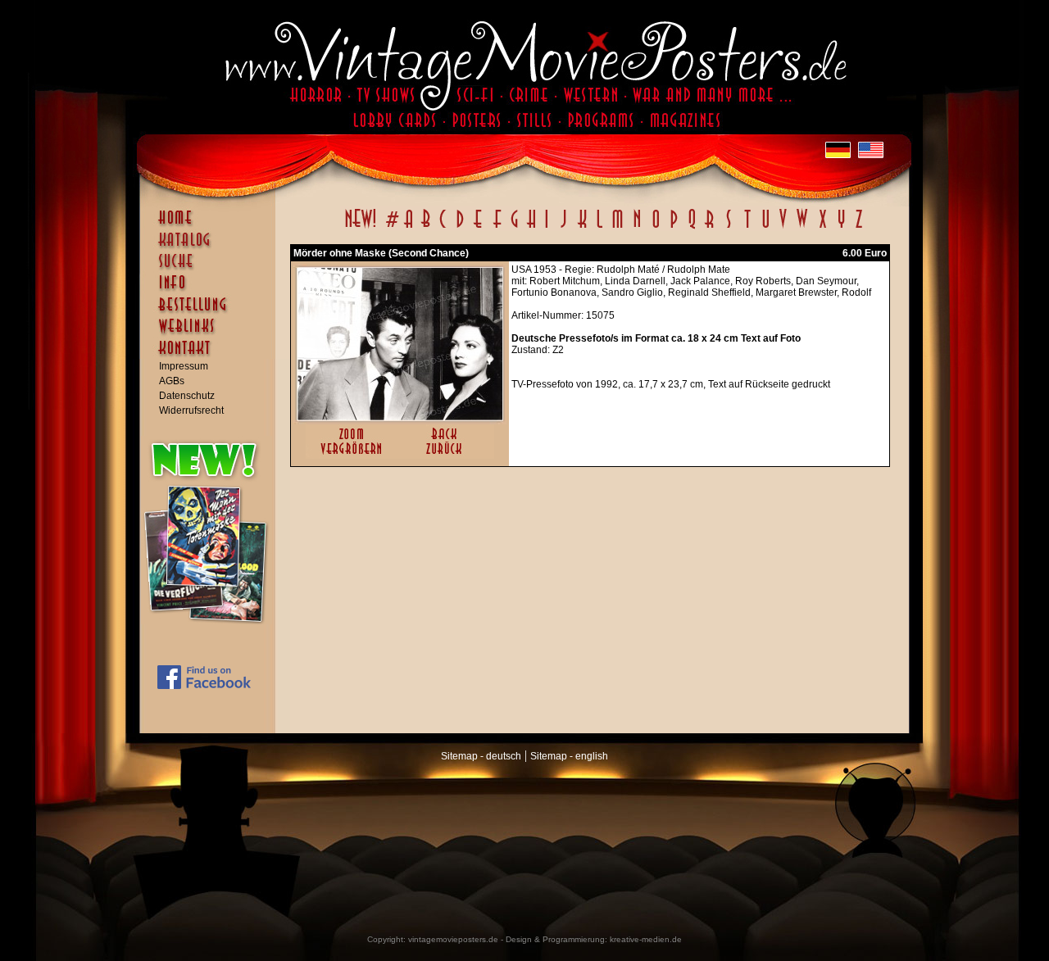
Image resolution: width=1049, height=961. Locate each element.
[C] (443, 227)
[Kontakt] (211, 355)
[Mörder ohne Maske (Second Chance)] (399, 417)
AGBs (171, 381)
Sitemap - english (569, 756)
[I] (546, 227)
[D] (460, 227)
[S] (728, 227)
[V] (782, 227)
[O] (656, 227)
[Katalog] (211, 246)
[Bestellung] (211, 312)
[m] (617, 227)
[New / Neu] (360, 227)
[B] (425, 227)
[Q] (692, 227)
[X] (822, 227)
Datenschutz (187, 395)
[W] (802, 227)
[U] (765, 227)
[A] (408, 227)
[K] (582, 227)
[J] (563, 227)
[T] (747, 227)
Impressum (183, 366)
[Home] (211, 225)
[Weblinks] (211, 334)
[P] (674, 227)
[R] (710, 227)
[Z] (858, 227)
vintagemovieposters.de (453, 939)
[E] (478, 227)
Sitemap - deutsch (481, 756)
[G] (514, 227)
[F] (497, 227)
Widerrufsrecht (191, 410)
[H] (531, 227)
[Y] (841, 227)
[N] (637, 227)
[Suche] (211, 268)
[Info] (211, 290)
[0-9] (391, 227)
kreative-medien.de (646, 939)
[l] (599, 227)
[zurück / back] (447, 455)
